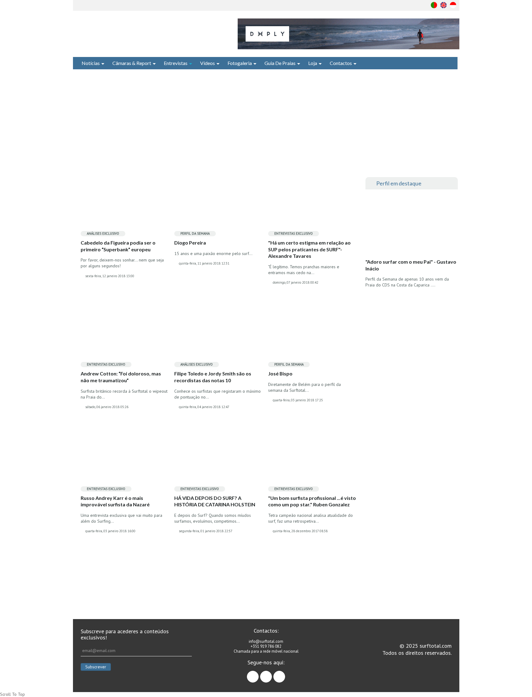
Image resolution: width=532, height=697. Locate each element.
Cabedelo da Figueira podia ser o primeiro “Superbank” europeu (118, 246)
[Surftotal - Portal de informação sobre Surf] (148, 32)
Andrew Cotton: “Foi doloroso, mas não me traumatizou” (121, 377)
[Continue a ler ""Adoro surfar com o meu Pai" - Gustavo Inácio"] (411, 226)
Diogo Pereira (190, 242)
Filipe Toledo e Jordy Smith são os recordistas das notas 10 (212, 377)
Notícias (91, 63)
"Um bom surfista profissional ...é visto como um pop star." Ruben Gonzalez (312, 501)
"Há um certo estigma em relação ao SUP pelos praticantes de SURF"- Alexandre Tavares (309, 249)
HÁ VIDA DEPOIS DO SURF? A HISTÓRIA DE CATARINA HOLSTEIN (214, 501)
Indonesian (453, 5)
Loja (312, 63)
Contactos (341, 63)
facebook (258, 674)
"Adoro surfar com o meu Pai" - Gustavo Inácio (410, 265)
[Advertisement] (266, 123)
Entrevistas (175, 63)
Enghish (443, 5)
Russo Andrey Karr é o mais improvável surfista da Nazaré (116, 501)
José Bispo (280, 373)
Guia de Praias (280, 63)
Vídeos (207, 63)
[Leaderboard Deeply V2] (348, 33)
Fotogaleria (240, 63)
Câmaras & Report (131, 63)
